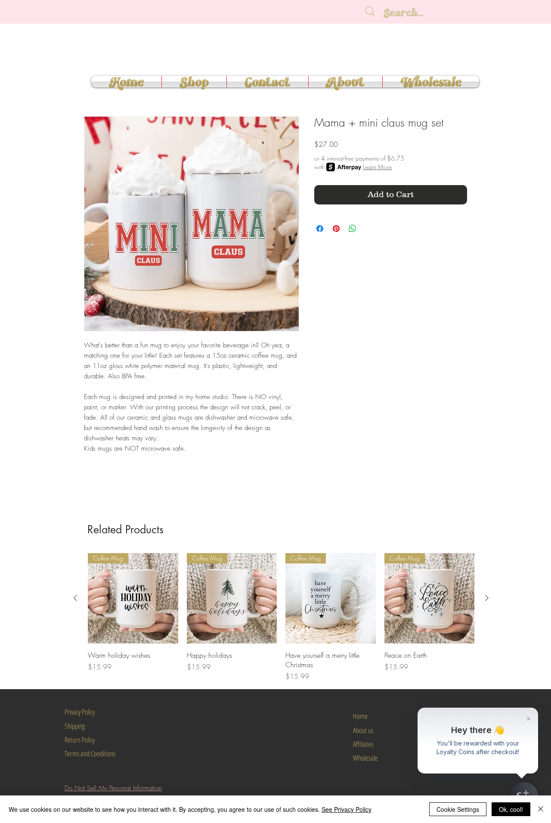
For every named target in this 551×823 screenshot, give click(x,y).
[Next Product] (487, 598)
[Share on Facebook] (320, 228)
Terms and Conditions (90, 753)
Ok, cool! (511, 809)
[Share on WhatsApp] (352, 228)
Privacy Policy (80, 712)
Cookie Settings (457, 809)
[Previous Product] (75, 598)
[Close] (541, 809)
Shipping (75, 726)
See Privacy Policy (346, 809)
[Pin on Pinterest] (336, 228)
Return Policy (80, 740)
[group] (281, 617)
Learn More (377, 167)
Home (360, 716)
